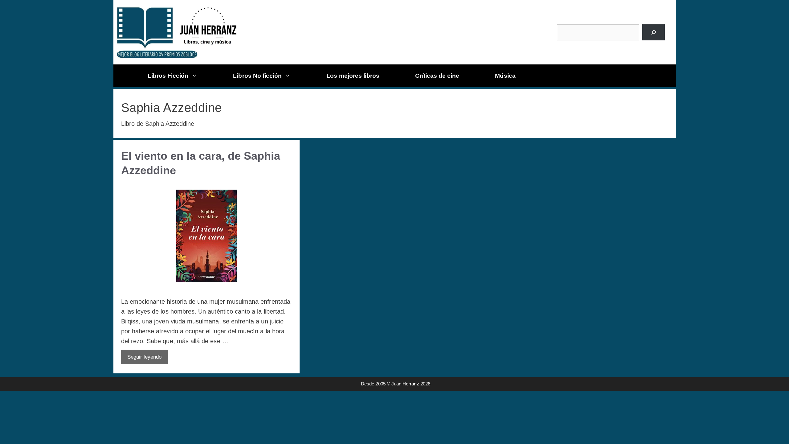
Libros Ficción (168, 75)
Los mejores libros (352, 75)
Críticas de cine (437, 75)
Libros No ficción (257, 75)
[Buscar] (653, 32)
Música (505, 75)
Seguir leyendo (144, 357)
